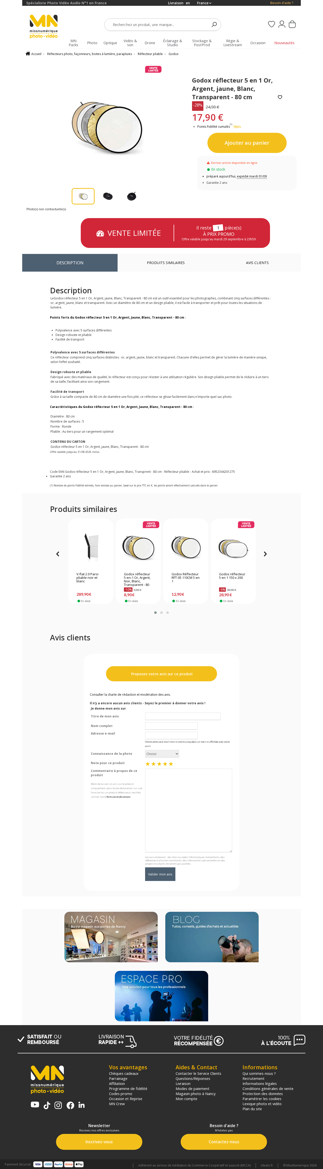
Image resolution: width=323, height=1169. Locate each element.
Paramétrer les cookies (262, 1098)
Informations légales (260, 1083)
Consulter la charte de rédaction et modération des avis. (130, 694)
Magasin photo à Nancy (196, 1093)
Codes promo (120, 1093)
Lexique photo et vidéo (262, 1103)
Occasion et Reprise (125, 1098)
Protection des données (263, 1093)
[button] (155, 612)
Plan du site (252, 1108)
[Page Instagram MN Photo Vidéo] (58, 1106)
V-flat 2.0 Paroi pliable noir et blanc (87, 577)
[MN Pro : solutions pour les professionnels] (161, 996)
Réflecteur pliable (150, 54)
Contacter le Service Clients (198, 1073)
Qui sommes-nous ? (259, 1073)
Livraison (183, 1083)
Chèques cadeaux (124, 1073)
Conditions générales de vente (268, 1088)
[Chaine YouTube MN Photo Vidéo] (35, 1105)
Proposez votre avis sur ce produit (161, 673)
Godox (173, 54)
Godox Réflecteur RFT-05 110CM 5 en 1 (186, 577)
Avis (257, 262)
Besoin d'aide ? (281, 3)
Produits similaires (166, 262)
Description (70, 263)
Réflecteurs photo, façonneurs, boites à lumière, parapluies (89, 54)
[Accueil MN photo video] (46, 27)
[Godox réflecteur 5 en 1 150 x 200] (233, 546)
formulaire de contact (118, 796)
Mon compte (186, 1098)
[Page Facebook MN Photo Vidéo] (70, 1106)
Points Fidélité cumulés (213, 126)
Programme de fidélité (128, 1088)
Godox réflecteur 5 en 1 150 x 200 (232, 576)
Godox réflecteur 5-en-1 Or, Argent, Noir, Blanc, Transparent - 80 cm (137, 579)
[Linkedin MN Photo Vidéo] (81, 1105)
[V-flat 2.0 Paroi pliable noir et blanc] (91, 546)
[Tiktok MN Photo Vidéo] (47, 1106)
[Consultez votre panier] (292, 24)
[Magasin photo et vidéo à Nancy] (111, 937)
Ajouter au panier (247, 142)
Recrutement (253, 1078)
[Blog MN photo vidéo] (212, 937)
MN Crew (117, 1103)
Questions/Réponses (193, 1078)
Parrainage (118, 1078)
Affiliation (117, 1083)
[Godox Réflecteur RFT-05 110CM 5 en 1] (186, 546)
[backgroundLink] (11, 584)
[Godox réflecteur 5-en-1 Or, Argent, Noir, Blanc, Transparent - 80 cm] (138, 546)
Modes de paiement (192, 1088)
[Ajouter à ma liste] (280, 97)
